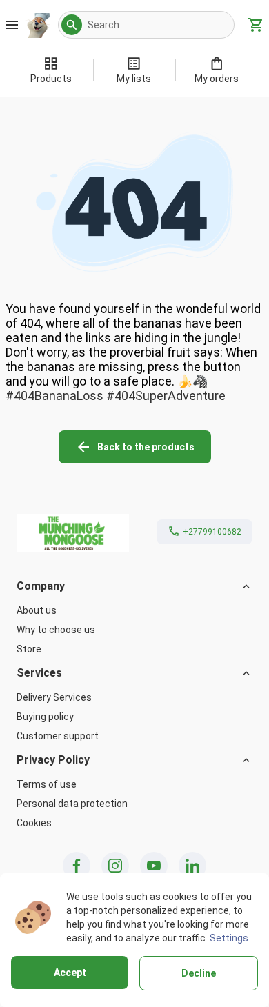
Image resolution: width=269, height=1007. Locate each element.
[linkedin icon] (192, 865)
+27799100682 (212, 532)
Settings (229, 938)
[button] (72, 25)
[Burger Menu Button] (12, 25)
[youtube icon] (154, 865)
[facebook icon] (76, 865)
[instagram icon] (115, 865)
